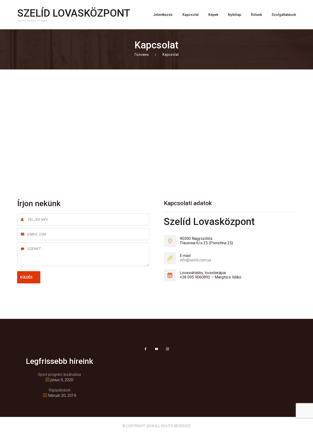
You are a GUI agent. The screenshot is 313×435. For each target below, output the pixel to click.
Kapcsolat (190, 15)
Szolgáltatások (284, 15)
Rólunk (256, 15)
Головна (141, 54)
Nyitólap (234, 15)
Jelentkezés (163, 15)
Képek (213, 15)
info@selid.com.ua (195, 260)
